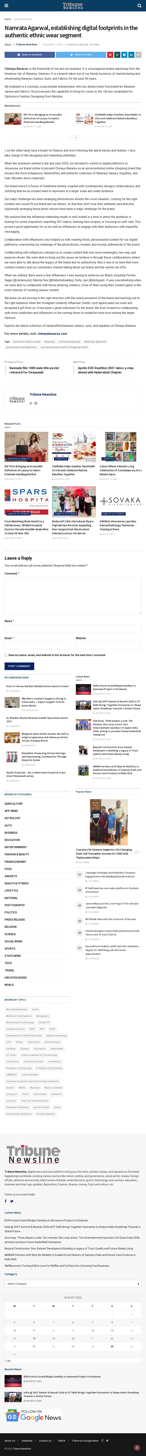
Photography (15, 905)
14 (92, 1330)
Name (9, 621)
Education (12, 840)
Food (8, 869)
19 (53, 1338)
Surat (57, 1107)
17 (14, 1338)
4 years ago (29, 746)
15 (112, 1330)
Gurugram (40, 1048)
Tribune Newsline (26, 44)
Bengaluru (43, 1016)
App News (11, 810)
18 (34, 1338)
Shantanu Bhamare (17, 1107)
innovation (54, 1061)
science (11, 1101)
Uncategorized (16, 977)
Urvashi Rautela (45, 1114)
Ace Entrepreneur (16, 1009)
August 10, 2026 (14, 538)
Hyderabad (57, 1048)
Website (81, 638)
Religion (11, 926)
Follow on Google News (85, 1440)
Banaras (50, 341)
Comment (12, 573)
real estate (40, 1094)
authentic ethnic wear (26, 341)
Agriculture (14, 803)
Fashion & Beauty (23, 19)
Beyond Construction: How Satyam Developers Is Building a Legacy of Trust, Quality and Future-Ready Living (116, 751)
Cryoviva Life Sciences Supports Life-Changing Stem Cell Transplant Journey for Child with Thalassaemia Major (104, 853)
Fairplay (11, 1048)
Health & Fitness (18, 514)
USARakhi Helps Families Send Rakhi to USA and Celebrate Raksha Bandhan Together (118, 118)
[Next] (76, 138)
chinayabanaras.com (52, 334)
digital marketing (56, 1035)
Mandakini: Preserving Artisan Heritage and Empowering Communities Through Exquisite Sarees (44, 757)
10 (14, 1330)
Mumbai (35, 1088)
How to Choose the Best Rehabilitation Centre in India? (37, 686)
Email (9, 638)
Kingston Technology (19, 1068)
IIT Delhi (11, 1055)
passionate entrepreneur (21, 347)
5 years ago (14, 691)
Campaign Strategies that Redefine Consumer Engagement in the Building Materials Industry (110, 874)
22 (112, 1338)
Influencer (12, 1061)
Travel (9, 970)
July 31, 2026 (107, 534)
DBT (42, 1029)
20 (73, 1338)
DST (8, 1042)
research (56, 1094)
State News (13, 955)
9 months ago (30, 710)
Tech (8, 963)
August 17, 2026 (33, 127)
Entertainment (16, 847)
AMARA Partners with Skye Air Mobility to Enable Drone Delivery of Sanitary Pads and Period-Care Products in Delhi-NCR (117, 770)
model (10, 1088)
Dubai (19, 1042)
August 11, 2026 (109, 479)
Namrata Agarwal (95, 341)
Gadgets (11, 876)
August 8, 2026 (61, 538)
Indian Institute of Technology (39, 1055)
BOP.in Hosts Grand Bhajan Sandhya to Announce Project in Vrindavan (114, 687)
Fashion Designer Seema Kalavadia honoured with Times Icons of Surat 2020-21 (112, 932)
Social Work (13, 941)
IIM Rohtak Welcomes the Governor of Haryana (110, 919)
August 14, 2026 (104, 127)
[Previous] (69, 138)
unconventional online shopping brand (64, 347)
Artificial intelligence (19, 1016)
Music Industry (53, 1088)
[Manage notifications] (137, 1448)
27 (73, 1346)
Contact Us (45, 1440)
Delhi (52, 1029)
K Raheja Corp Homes (49, 1068)
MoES (22, 1088)
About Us (10, 1440)
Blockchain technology (20, 1022)
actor (35, 1009)
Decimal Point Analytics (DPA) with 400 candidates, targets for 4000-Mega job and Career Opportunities (112, 949)
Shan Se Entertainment (34, 1101)
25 (34, 1346)
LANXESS (11, 1074)
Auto (8, 825)
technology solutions (19, 1114)
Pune (25, 1094)
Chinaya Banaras (69, 341)
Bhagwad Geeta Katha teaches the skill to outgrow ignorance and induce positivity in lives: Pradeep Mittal (45, 737)
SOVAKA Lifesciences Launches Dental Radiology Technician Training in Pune (118, 525)
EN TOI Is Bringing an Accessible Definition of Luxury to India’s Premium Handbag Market (43, 118)
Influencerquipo (33, 1061)
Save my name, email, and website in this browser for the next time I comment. (57, 655)
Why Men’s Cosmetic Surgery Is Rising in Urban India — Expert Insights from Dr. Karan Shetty (44, 702)
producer (11, 1094)
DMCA (61, 1440)
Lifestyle (94, 44)
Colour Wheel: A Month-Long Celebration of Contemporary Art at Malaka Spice (121, 470)
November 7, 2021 (53, 44)
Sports (10, 948)
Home (8, 19)
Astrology (12, 818)
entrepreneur (52, 1042)
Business (11, 832)
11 (34, 1330)
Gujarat (25, 1048)
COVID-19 (44, 1022)
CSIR (32, 1029)
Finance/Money (15, 861)
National (11, 898)
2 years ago (29, 765)
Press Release (15, 919)
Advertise (27, 1440)
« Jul (7, 1360)
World (9, 984)
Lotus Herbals (30, 1074)
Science (10, 934)
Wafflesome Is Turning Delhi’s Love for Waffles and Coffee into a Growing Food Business (57, 1265)
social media (41, 1107)
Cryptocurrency (15, 1029)
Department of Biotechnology (23, 1035)
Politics (11, 912)
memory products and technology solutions (32, 1081)
